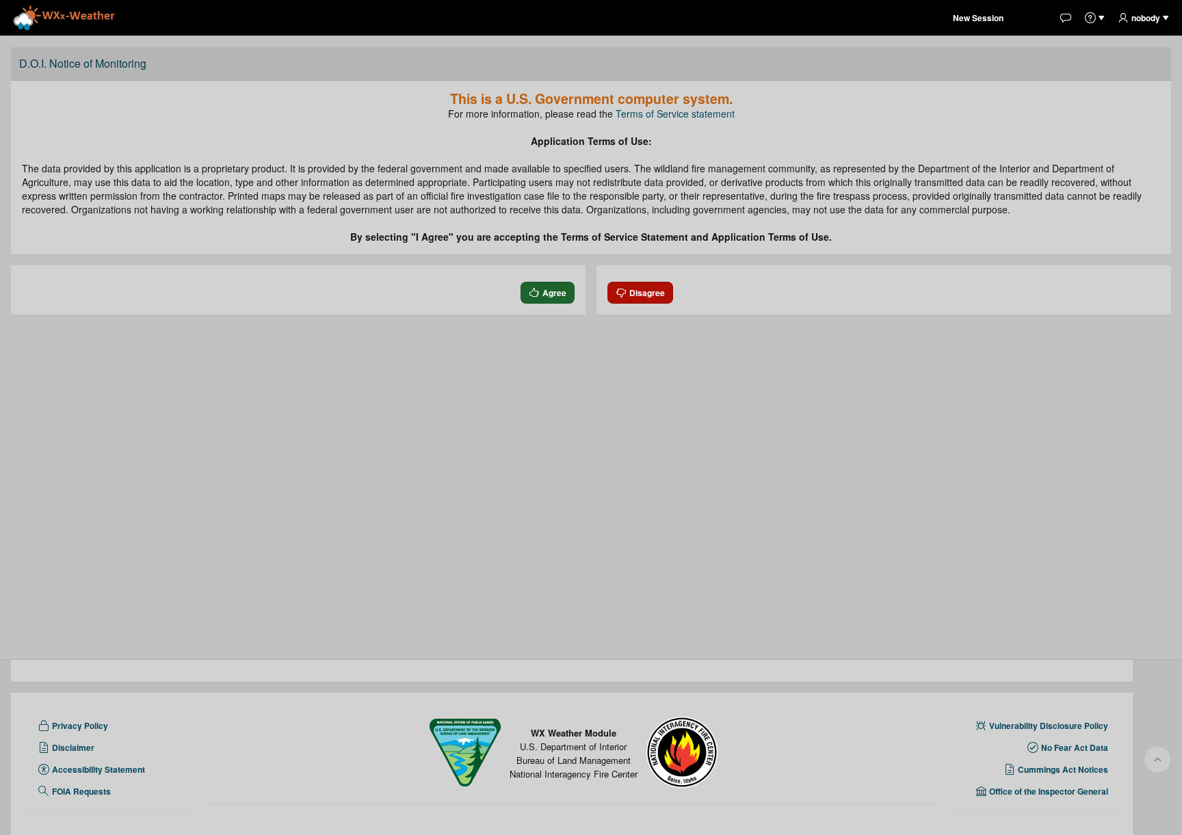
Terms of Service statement (675, 113)
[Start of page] (1157, 759)
